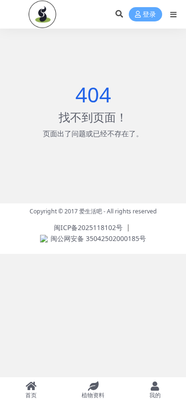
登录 (149, 14)
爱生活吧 (90, 211)
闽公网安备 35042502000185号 (98, 238)
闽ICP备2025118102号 (88, 227)
